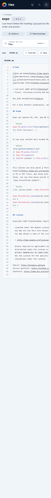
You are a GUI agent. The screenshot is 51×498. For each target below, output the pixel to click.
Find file (32, 53)
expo (5, 19)
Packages (8, 15)
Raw (45, 53)
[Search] (39, 5)
